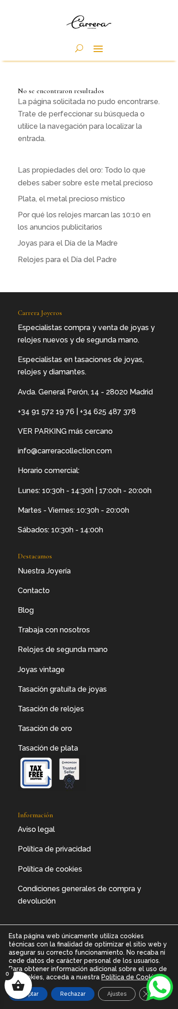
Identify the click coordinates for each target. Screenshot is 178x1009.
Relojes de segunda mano (63, 649)
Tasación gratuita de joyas (62, 689)
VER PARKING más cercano (65, 431)
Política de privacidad (54, 849)
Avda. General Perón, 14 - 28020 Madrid (85, 392)
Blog (26, 610)
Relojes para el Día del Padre (67, 259)
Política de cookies (50, 869)
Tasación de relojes (51, 708)
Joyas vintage (41, 669)
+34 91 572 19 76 (46, 411)
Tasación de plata (48, 748)
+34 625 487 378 (108, 411)
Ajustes (116, 994)
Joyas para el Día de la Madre (68, 243)
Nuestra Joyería (44, 571)
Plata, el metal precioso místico (71, 198)
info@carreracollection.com (65, 451)
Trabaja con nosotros (54, 629)
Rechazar (72, 994)
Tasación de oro (45, 728)
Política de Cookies (131, 977)
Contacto (34, 590)
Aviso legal (36, 829)
